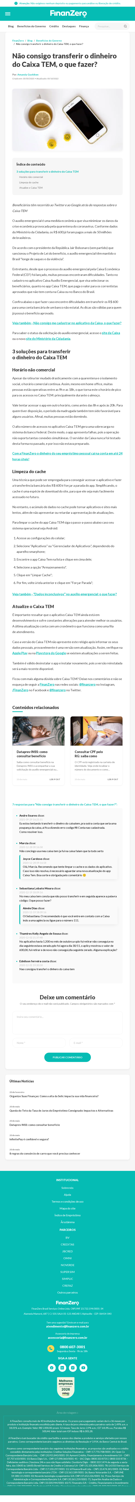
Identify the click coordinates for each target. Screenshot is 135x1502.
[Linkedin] (62, 1368)
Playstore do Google (51, 653)
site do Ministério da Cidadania (48, 339)
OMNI (67, 1258)
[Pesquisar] (125, 26)
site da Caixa (111, 333)
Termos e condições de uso (67, 1201)
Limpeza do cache (28, 182)
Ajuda (67, 1194)
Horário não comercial (31, 176)
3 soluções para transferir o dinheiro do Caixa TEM (48, 171)
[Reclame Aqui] (66, 1387)
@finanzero (87, 684)
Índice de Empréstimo (67, 1215)
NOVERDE (67, 1265)
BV (67, 1237)
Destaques (69, 26)
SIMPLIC (67, 1278)
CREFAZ (67, 1285)
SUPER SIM (67, 1271)
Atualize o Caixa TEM (31, 187)
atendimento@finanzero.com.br (67, 1326)
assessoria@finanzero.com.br (67, 1337)
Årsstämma (68, 1222)
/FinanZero (20, 690)
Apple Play (20, 653)
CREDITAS (67, 1244)
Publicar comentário (67, 1057)
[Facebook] (52, 1368)
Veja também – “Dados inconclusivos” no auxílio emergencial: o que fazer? (64, 594)
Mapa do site (67, 1208)
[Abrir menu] (8, 14)
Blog (11, 26)
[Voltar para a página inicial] (68, 13)
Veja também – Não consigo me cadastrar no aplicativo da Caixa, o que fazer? (66, 323)
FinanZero (18, 40)
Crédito (54, 26)
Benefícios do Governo (31, 26)
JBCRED (67, 1251)
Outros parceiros (67, 1292)
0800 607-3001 (72, 1347)
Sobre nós (67, 1187)
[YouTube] (83, 1368)
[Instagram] (73, 1368)
